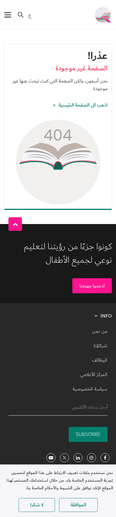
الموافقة (78, 505)
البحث (20, 14)
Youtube (50, 457)
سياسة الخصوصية (90, 389)
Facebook (105, 457)
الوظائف (99, 360)
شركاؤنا (100, 346)
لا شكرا (36, 505)
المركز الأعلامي (93, 375)
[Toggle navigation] (8, 15)
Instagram (91, 457)
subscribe (88, 434)
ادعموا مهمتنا (92, 286)
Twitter (64, 457)
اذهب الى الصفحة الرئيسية (83, 105)
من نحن (99, 331)
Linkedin (77, 457)
